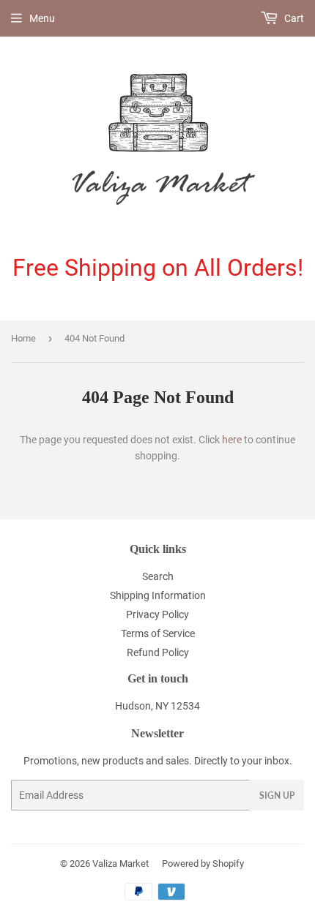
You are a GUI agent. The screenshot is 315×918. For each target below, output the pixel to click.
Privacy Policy (157, 614)
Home (23, 338)
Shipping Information (158, 595)
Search (158, 576)
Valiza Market (120, 863)
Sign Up (276, 795)
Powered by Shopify (203, 863)
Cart (293, 18)
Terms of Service (158, 633)
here (232, 439)
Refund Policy (158, 652)
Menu (42, 18)
